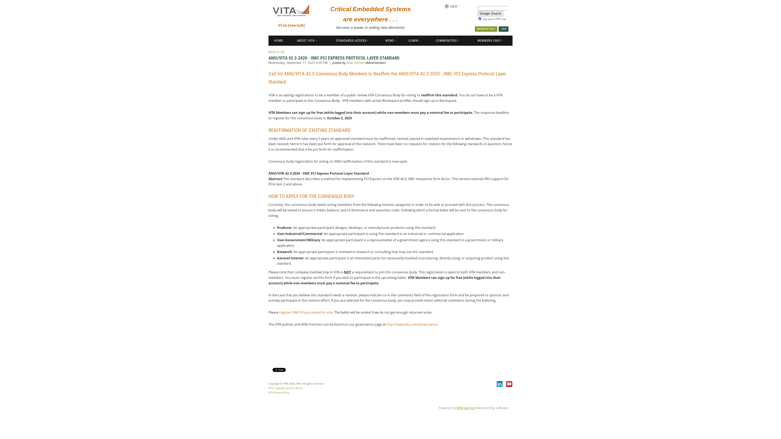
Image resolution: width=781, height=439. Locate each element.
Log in (453, 6)
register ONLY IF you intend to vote (306, 312)
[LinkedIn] (500, 384)
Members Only (486, 28)
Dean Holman (355, 63)
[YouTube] (509, 384)
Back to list (276, 52)
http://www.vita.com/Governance (412, 324)
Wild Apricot (466, 408)
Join (503, 28)
